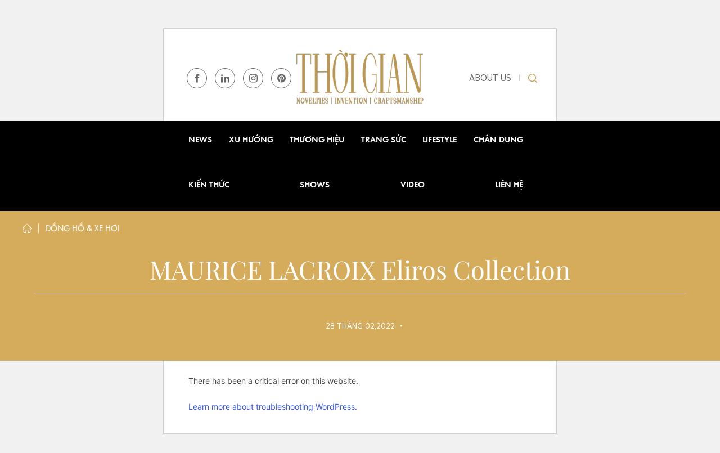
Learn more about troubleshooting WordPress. (272, 406)
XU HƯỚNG (251, 140)
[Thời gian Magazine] (360, 77)
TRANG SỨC (383, 140)
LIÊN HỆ (509, 185)
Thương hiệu (317, 140)
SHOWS (315, 185)
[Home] (27, 231)
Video (412, 185)
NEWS (200, 140)
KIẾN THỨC (209, 185)
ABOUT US (490, 78)
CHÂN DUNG (498, 140)
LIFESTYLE (439, 140)
